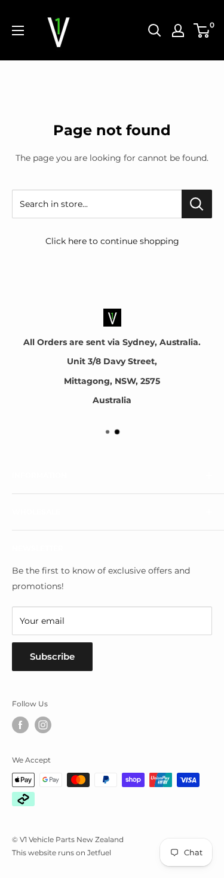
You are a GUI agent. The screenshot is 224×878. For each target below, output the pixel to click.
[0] (202, 30)
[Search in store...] (197, 204)
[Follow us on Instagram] (43, 725)
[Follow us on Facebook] (20, 725)
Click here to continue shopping (112, 241)
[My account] (178, 30)
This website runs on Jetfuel (61, 852)
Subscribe (52, 656)
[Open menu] (18, 30)
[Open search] (154, 30)
